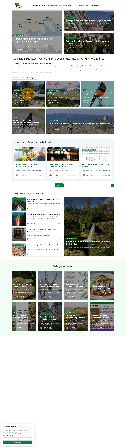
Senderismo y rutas (83, 5)
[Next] (112, 185)
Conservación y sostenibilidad (49, 5)
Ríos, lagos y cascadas (65, 5)
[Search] (107, 5)
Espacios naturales (95, 5)
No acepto (17, 439)
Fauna (74, 5)
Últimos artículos (35, 5)
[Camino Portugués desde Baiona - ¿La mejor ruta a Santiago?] (37, 32)
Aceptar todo (17, 442)
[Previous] (108, 185)
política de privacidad (8, 435)
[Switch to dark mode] (110, 5)
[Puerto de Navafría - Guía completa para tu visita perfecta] (80, 121)
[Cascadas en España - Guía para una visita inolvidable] (89, 226)
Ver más (59, 185)
